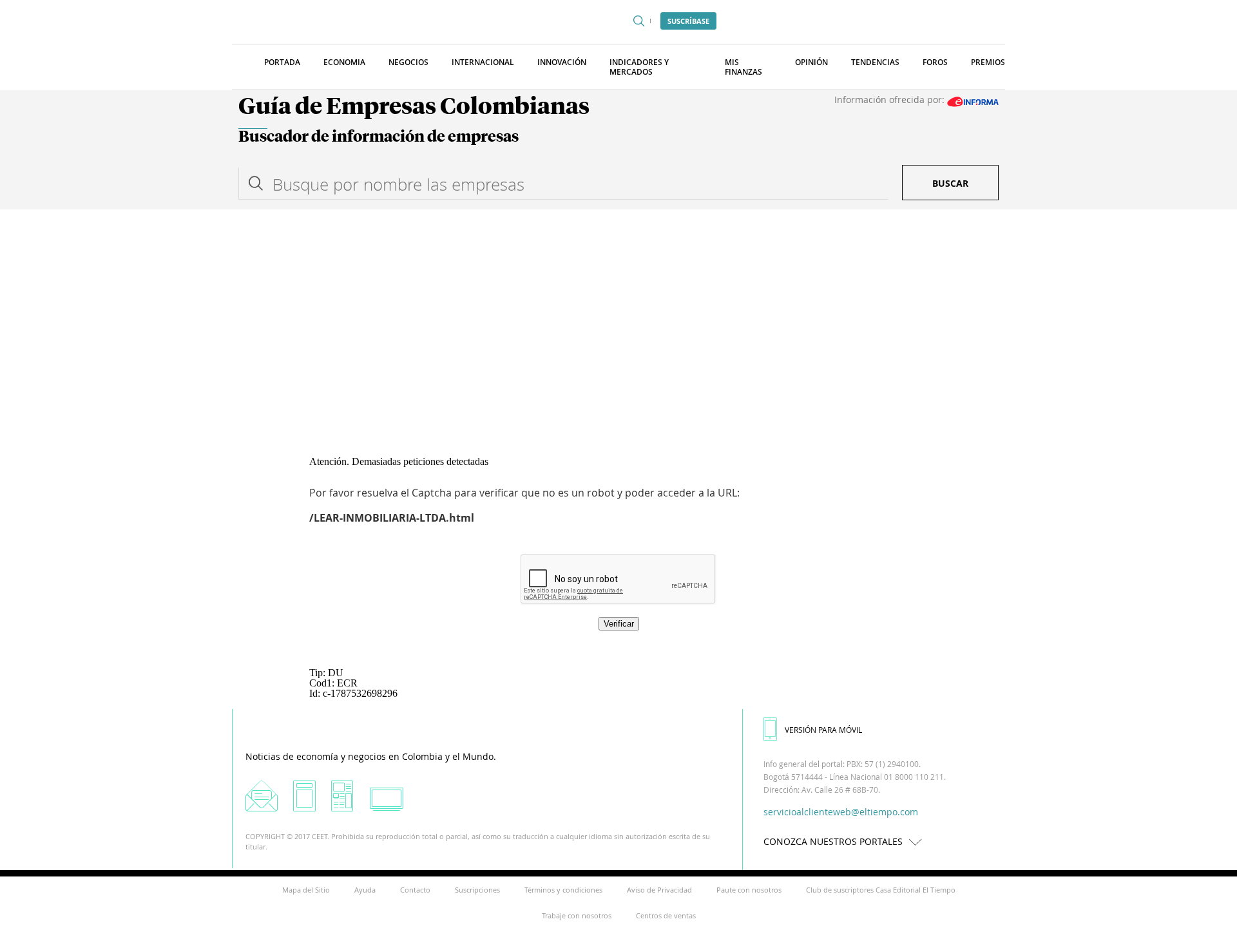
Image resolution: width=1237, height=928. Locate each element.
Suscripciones (477, 890)
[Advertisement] (618, 306)
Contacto (415, 890)
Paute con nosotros (749, 890)
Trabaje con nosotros (576, 915)
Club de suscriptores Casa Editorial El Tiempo (880, 890)
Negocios (408, 62)
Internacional (483, 62)
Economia (344, 62)
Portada (282, 62)
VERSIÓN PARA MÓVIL (823, 729)
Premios (988, 62)
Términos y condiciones (563, 890)
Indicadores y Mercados (639, 67)
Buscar (950, 183)
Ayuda (365, 890)
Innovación (561, 62)
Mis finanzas (743, 67)
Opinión (811, 62)
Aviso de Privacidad (659, 890)
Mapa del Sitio (306, 890)
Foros (935, 62)
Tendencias (875, 62)
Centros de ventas (666, 915)
